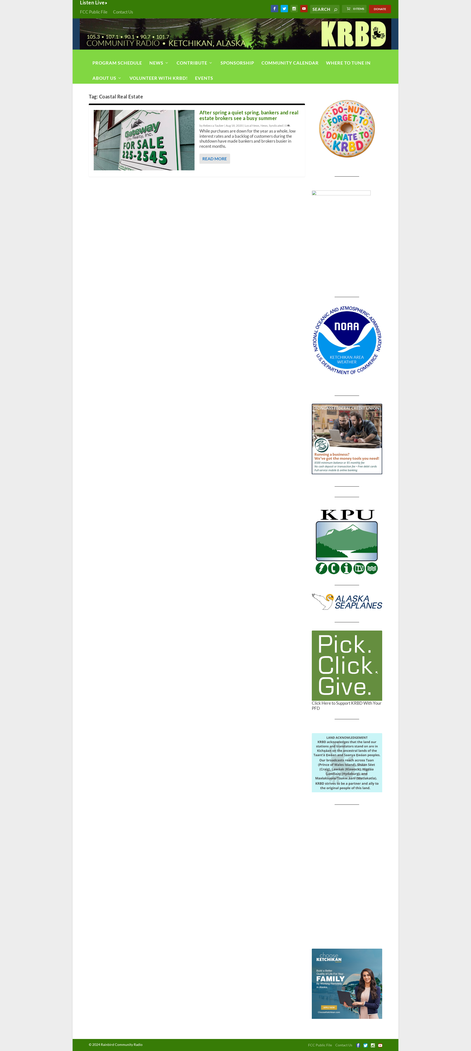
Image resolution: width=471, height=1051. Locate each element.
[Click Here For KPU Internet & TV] (347, 541)
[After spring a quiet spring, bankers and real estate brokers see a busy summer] (144, 140)
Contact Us (123, 11)
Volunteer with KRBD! (159, 78)
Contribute (192, 63)
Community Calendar (290, 63)
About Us (104, 78)
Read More (214, 158)
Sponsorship (237, 63)
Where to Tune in (348, 63)
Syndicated (276, 125)
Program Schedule (117, 63)
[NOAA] (347, 340)
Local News (252, 125)
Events (204, 78)
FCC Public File (93, 11)
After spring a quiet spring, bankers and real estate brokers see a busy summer (249, 115)
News (156, 63)
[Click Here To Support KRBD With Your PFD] (347, 666)
